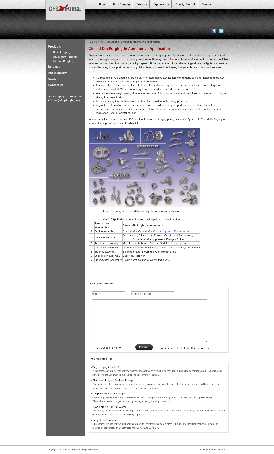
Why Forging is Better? (105, 367)
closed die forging (199, 55)
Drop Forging (121, 4)
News (52, 79)
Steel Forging (61, 52)
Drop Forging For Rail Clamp (109, 406)
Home (102, 4)
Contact (207, 4)
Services (54, 66)
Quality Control (185, 4)
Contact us (55, 85)
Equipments (161, 4)
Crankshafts (130, 231)
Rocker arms (181, 231)
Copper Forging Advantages (109, 393)
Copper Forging (63, 61)
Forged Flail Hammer (105, 420)
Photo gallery (57, 72)
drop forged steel (170, 93)
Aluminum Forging (65, 56)
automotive (95, 123)
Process (142, 4)
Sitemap (222, 449)
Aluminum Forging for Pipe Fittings (112, 380)
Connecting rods (163, 231)
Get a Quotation (208, 449)
